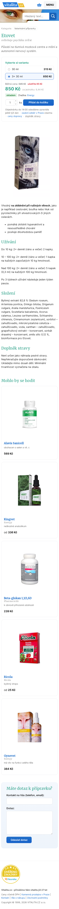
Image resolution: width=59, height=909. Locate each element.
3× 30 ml (17, 76)
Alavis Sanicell (14, 443)
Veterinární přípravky (25, 28)
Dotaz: (10, 808)
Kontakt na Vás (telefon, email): (25, 795)
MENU (50, 4)
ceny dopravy (15, 116)
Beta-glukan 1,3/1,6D (18, 599)
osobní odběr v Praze (33, 112)
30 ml (15, 69)
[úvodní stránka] (14, 4)
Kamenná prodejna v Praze (35, 894)
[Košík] (39, 5)
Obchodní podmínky (37, 897)
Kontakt (5, 897)
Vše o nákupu (18, 897)
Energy (30, 95)
